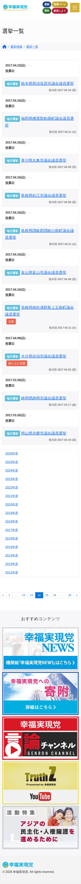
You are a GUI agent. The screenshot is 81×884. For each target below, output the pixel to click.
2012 (8, 572)
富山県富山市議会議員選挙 (43, 272)
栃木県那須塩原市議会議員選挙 (47, 83)
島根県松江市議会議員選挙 (43, 195)
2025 (8, 462)
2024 (8, 470)
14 (39, 595)
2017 (8, 530)
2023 (8, 479)
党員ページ (60, 4)
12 (23, 595)
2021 (8, 496)
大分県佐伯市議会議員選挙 (43, 356)
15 (46, 595)
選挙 (46, 10)
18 (69, 595)
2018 (8, 521)
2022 (8, 487)
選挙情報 (16, 46)
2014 (8, 555)
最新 (46, 4)
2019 (8, 513)
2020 (8, 504)
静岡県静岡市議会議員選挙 (43, 398)
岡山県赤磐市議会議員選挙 (43, 433)
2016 (8, 538)
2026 (8, 453)
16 (54, 595)
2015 (8, 547)
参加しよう (60, 10)
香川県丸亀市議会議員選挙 (43, 160)
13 (31, 595)
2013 (8, 564)
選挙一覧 (32, 46)
